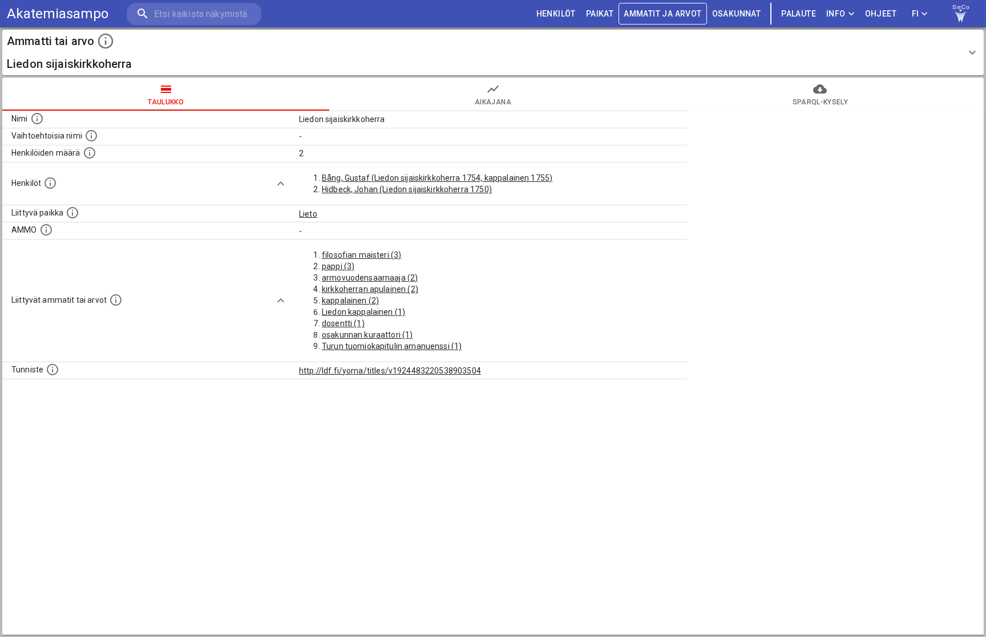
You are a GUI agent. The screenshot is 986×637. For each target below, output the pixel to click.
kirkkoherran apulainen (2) (370, 289)
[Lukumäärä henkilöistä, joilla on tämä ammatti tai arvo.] (89, 153)
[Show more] (281, 184)
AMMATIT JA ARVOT (662, 13)
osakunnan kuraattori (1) (367, 334)
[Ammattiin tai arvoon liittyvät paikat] (72, 213)
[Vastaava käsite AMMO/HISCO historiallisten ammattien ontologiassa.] (46, 230)
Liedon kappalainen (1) (363, 312)
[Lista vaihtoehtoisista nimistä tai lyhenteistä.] (91, 136)
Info (836, 13)
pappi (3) (338, 266)
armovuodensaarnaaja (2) (370, 277)
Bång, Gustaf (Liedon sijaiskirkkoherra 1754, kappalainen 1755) (437, 177)
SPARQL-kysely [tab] (820, 102)
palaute (798, 13)
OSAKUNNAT (736, 13)
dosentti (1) (343, 323)
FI (915, 13)
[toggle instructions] (105, 41)
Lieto (308, 213)
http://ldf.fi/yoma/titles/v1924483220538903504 (390, 370)
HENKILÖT (556, 13)
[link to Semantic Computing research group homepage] (961, 13)
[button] (493, 52)
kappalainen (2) (350, 300)
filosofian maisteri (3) (361, 254)
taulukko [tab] (166, 102)
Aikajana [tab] (493, 102)
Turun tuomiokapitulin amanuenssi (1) (392, 346)
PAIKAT (599, 13)
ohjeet (880, 13)
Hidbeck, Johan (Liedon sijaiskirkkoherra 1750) (407, 189)
